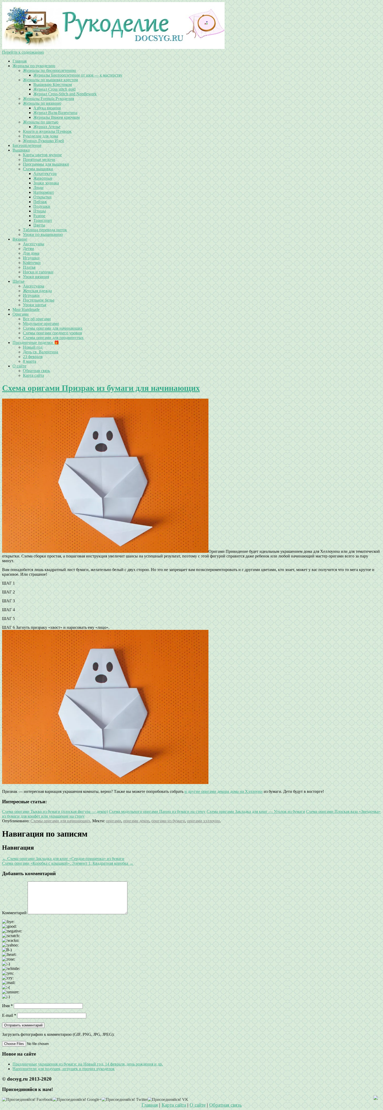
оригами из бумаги (168, 821)
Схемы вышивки (38, 169)
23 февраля (32, 356)
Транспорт (42, 220)
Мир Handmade (26, 309)
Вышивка (21, 150)
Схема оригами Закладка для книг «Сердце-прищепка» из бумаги (63, 858)
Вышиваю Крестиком (52, 84)
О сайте (19, 366)
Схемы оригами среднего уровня (52, 333)
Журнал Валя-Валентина (55, 112)
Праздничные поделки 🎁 (36, 342)
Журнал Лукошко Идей (43, 141)
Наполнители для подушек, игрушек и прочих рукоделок (64, 1069)
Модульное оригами (41, 323)
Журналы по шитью (40, 122)
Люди (38, 187)
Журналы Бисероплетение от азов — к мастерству (77, 75)
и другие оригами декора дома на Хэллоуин (223, 791)
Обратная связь (36, 370)
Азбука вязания (47, 108)
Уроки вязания (36, 276)
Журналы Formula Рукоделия (48, 98)
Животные (42, 178)
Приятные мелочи (39, 159)
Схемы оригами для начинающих (53, 328)
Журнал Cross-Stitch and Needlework (65, 94)
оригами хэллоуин (203, 821)
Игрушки (31, 258)
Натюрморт (43, 192)
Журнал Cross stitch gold (54, 89)
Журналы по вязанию (42, 103)
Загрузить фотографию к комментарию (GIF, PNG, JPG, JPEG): (58, 1034)
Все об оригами (37, 319)
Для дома (31, 253)
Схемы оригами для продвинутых (53, 337)
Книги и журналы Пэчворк (47, 131)
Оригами (21, 314)
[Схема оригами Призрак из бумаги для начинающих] (105, 551)
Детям (28, 248)
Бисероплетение (27, 145)
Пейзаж (40, 201)
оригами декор (136, 821)
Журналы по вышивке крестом (50, 80)
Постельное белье (38, 300)
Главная (20, 61)
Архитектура (45, 173)
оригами (113, 821)
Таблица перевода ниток (45, 230)
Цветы (39, 225)
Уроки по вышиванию (43, 234)
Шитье (18, 281)
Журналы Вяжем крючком (56, 117)
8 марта (29, 361)
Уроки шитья (34, 305)
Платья (29, 267)
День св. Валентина (40, 352)
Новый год (32, 347)
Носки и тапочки (38, 272)
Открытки (42, 197)
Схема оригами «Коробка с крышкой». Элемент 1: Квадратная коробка (67, 863)
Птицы (39, 211)
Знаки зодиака (46, 183)
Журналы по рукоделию (34, 66)
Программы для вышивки (46, 164)
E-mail (9, 1015)
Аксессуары (33, 244)
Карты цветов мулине (42, 155)
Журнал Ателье (46, 126)
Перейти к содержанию (23, 52)
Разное (39, 216)
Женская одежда (37, 291)
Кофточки (32, 262)
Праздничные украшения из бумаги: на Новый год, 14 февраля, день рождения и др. (88, 1064)
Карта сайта (33, 375)
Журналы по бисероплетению (49, 70)
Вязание (20, 239)
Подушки (41, 206)
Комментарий (14, 913)
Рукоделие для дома (40, 136)
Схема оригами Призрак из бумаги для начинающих (101, 388)
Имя (7, 1006)
